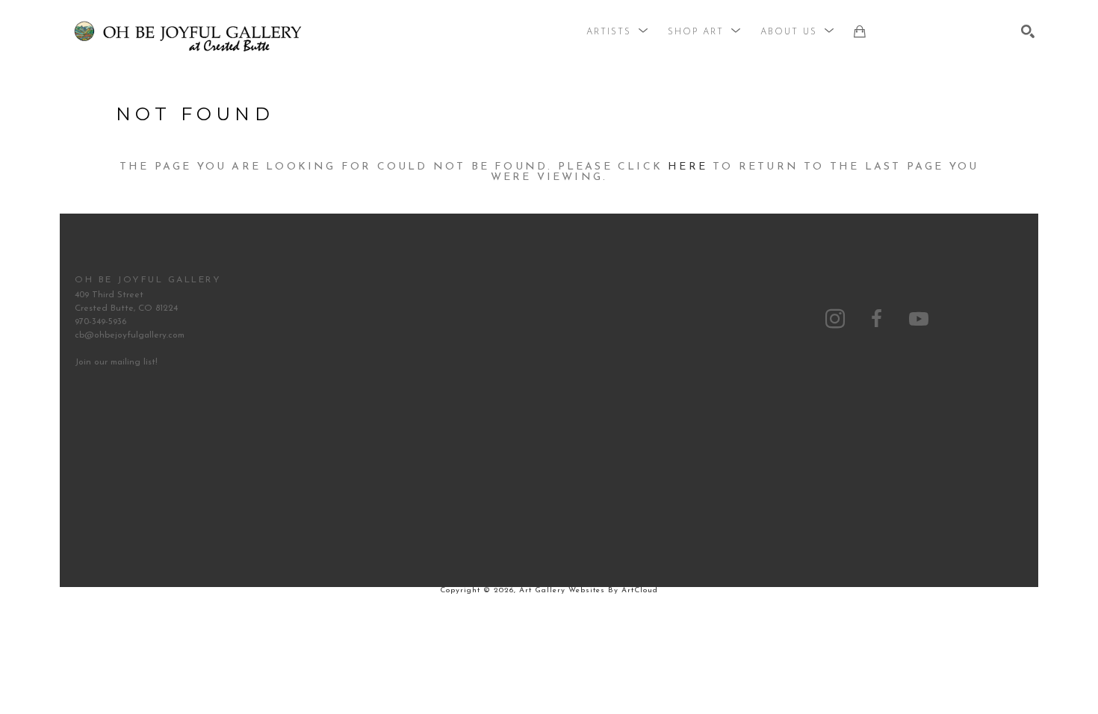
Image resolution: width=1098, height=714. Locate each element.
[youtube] (918, 319)
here (687, 167)
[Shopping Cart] (860, 31)
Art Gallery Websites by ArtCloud (588, 590)
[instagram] (835, 319)
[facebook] (877, 319)
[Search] (1028, 31)
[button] (617, 32)
